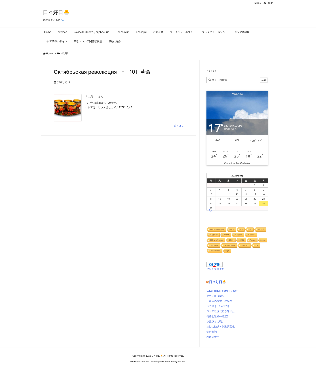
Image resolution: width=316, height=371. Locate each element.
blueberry (214, 245)
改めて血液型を (215, 295)
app (263, 240)
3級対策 (261, 229)
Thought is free (178, 361)
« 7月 (209, 210)
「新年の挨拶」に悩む (219, 300)
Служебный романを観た (222, 290)
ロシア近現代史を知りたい (221, 311)
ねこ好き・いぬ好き (218, 306)
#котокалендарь (217, 229)
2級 (250, 229)
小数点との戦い (215, 321)
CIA (256, 245)
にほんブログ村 (215, 268)
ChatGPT (245, 245)
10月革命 (214, 235)
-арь (232, 229)
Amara (252, 240)
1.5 (241, 229)
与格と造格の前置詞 (218, 316)
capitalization (229, 245)
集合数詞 (211, 331)
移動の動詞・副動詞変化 (220, 326)
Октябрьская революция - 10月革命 (102, 72)
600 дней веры (216, 240)
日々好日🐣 (217, 282)
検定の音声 (212, 336)
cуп (227, 251)
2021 (242, 240)
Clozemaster (215, 251)
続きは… (179, 125)
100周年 (238, 235)
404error (251, 235)
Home (49, 53)
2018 (231, 240)
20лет (226, 235)
